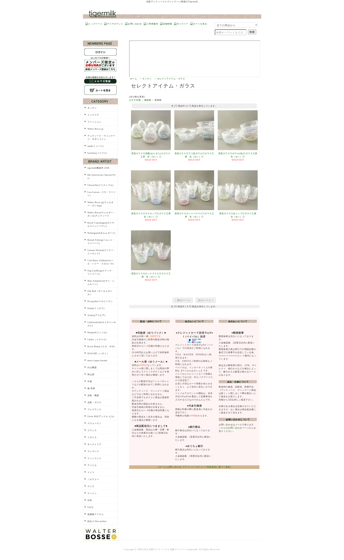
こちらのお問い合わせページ (234, 428)
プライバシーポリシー (194, 467)
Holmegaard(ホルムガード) (101, 233)
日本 (89, 500)
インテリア (93, 115)
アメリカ (92, 465)
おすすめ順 (135, 100)
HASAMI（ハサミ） (98, 353)
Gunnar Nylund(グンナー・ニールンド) (101, 252)
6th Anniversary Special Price (101, 176)
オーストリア (94, 444)
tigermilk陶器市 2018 (98, 168)
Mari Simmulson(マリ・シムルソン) (100, 282)
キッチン (147, 78)
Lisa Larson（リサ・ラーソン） (101, 194)
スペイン (92, 493)
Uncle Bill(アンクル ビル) (100, 416)
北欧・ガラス (94, 402)
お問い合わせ (174, 467)
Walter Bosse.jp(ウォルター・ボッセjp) (100, 204)
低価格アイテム (95, 514)
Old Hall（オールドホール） (100, 293)
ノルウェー (93, 479)
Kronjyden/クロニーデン (100, 301)
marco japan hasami (97, 360)
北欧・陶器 (93, 395)
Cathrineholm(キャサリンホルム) (101, 324)
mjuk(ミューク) (95, 146)
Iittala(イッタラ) (95, 308)
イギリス (92, 437)
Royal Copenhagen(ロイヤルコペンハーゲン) (100, 224)
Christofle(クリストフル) (100, 185)
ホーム (133, 78)
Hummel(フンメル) (97, 332)
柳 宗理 (91, 388)
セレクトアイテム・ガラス (171, 78)
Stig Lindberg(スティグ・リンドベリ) (100, 272)
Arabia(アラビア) (96, 315)
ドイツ (90, 472)
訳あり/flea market (96, 521)
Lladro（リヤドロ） (97, 339)
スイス (90, 486)
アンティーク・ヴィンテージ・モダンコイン (101, 137)
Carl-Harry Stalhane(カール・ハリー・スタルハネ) (100, 262)
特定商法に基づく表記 (218, 467)
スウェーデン (94, 423)
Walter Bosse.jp (95, 129)
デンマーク (93, 451)
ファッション (94, 122)
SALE (90, 507)
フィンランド (94, 458)
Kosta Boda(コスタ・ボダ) (101, 346)
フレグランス (94, 409)
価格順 (147, 100)
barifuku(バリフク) (97, 153)
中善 (89, 381)
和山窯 (90, 374)
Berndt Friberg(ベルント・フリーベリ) (101, 242)
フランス (92, 430)
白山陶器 (92, 367)
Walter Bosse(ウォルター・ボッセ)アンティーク (101, 214)
